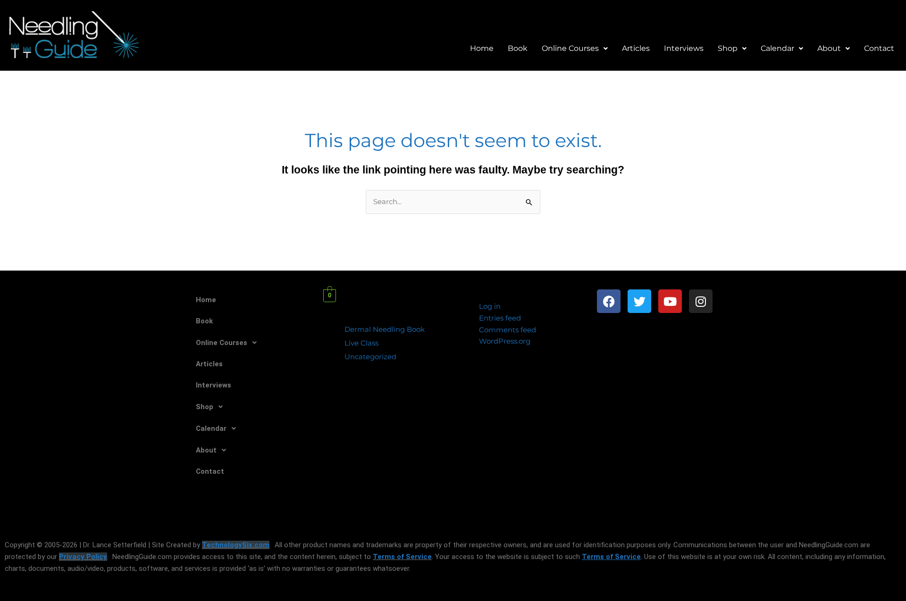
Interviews (684, 48)
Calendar (777, 48)
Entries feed (500, 317)
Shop (728, 48)
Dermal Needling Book (384, 329)
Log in (490, 306)
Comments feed (507, 329)
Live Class (361, 342)
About (829, 48)
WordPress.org (504, 341)
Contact (879, 48)
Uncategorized (370, 356)
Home (482, 48)
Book (518, 48)
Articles (636, 48)
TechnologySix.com (235, 545)
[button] (575, 48)
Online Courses (570, 48)
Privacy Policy (83, 556)
